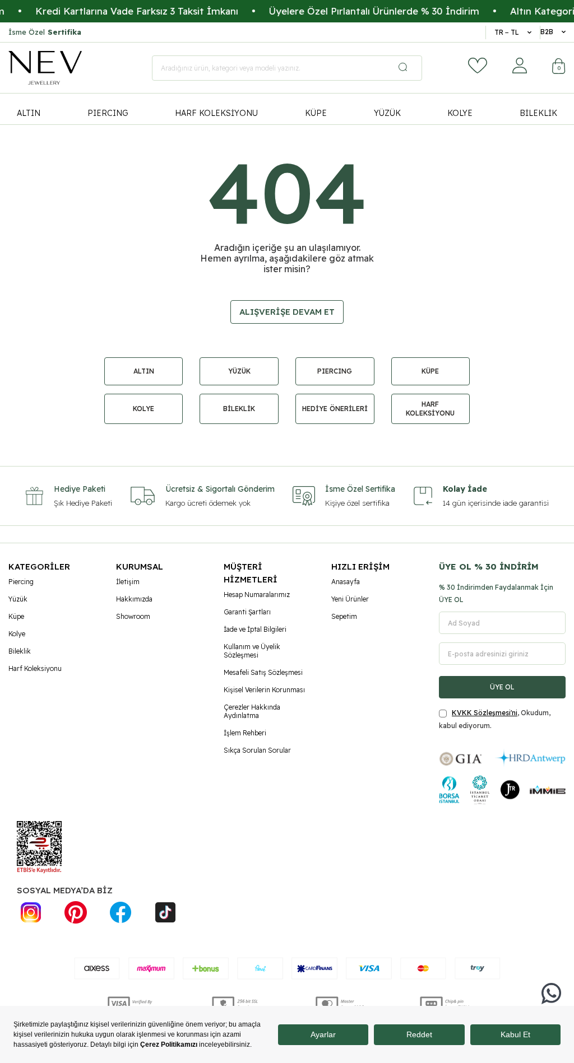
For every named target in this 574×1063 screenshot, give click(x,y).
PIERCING (107, 113)
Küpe (16, 616)
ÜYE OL (502, 687)
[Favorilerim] (477, 65)
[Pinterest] (76, 912)
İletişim (128, 581)
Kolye (16, 634)
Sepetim (344, 616)
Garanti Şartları (247, 612)
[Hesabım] (519, 65)
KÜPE (316, 113)
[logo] (45, 68)
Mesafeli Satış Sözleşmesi (263, 672)
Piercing (21, 581)
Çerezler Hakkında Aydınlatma (252, 711)
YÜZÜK (387, 113)
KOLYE (460, 113)
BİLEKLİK (538, 113)
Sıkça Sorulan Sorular (257, 750)
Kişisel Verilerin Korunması (264, 690)
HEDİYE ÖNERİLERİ (335, 408)
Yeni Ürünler (350, 599)
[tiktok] (165, 912)
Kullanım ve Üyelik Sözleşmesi (252, 650)
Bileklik (19, 651)
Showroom (133, 616)
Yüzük (17, 599)
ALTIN (28, 113)
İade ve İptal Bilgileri (255, 629)
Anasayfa (345, 581)
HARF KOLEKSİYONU (216, 113)
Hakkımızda (134, 599)
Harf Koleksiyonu (35, 668)
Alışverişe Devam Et (287, 311)
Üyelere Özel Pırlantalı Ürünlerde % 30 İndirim (358, 11)
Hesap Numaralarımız (257, 594)
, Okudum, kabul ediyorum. (494, 718)
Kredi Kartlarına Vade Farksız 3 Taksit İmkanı (121, 11)
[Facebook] (121, 912)
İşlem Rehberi (245, 733)
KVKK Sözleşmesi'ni (484, 712)
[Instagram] (31, 912)
